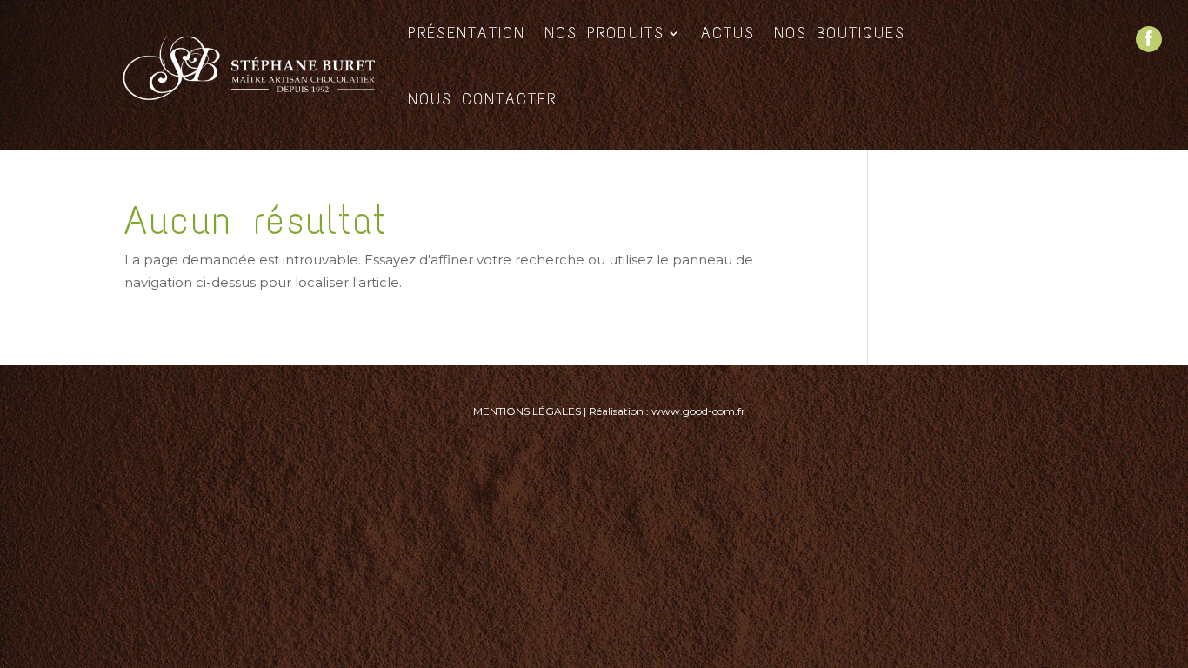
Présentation (466, 33)
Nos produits (604, 33)
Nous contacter (482, 99)
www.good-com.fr (698, 411)
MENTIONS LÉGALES (527, 411)
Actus (728, 33)
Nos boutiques (839, 33)
